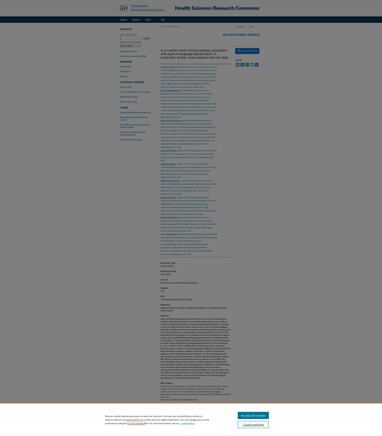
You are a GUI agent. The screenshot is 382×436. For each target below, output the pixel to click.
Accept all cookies (253, 415)
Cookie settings (136, 423)
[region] (191, 419)
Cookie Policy (187, 423)
